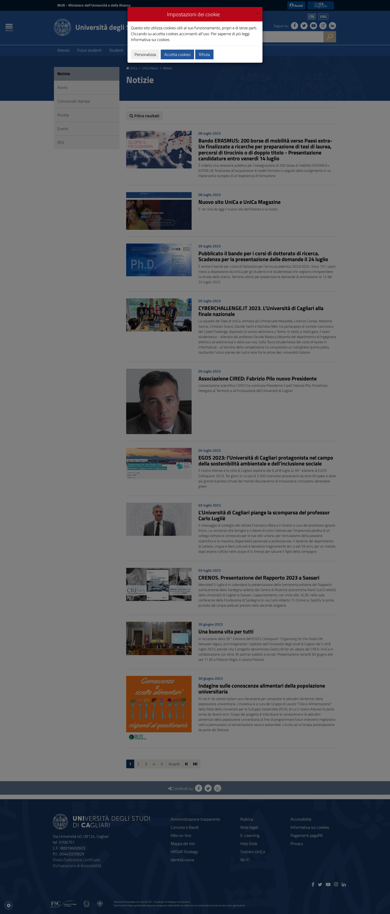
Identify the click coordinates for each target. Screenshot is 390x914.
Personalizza (145, 54)
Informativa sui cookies (150, 40)
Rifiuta (204, 54)
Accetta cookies (177, 54)
